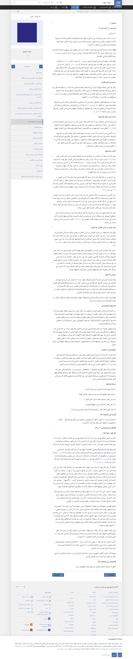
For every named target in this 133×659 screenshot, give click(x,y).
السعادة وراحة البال (114, 609)
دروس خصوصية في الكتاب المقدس (110, 603)
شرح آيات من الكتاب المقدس (111, 600)
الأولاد (116, 619)
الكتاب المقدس (92, 597)
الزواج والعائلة (115, 613)
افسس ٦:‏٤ (60, 452)
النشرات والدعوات (92, 606)
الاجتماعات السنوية (69, 622)
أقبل (120, 655)
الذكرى (71, 618)
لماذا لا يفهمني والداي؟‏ (35, 89)
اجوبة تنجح (39, 72)
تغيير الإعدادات (105, 655)
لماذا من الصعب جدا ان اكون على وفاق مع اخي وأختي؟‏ (28, 115)
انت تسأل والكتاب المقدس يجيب (110, 597)
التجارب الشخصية (69, 628)
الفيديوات (93, 632)
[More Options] (14, 11)
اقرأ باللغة (37, 16)
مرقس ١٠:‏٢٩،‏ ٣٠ (74, 64)
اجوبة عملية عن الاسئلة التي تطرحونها (31, 176)
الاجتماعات (70, 615)
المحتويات (27, 66)
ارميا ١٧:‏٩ (78, 219)
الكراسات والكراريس (91, 603)
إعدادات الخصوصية (62, 649)
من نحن (71, 598)
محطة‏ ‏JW (93, 628)
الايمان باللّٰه (115, 622)
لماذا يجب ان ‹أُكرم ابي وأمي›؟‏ (32, 83)
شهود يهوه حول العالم (68, 631)
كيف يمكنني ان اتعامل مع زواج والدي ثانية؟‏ (29, 108)
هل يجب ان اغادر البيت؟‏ (35, 121)
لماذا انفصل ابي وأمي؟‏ (35, 102)
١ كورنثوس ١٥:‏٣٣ (108, 190)
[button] (89, 7)
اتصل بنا (71, 609)
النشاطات (71, 625)
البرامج (94, 619)
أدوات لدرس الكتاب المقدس (112, 606)
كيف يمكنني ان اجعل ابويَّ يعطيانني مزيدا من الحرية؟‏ (28, 96)
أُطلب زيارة (70, 606)
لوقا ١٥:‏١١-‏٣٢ (112, 159)
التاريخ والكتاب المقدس (112, 628)
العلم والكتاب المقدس (113, 625)
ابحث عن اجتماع (27, 597)
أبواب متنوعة (93, 609)
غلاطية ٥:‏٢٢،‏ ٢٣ (110, 364)
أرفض (114, 655)
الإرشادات (93, 625)
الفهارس (94, 622)
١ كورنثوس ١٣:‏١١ (91, 105)
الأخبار (71, 592)
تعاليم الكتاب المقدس (113, 592)
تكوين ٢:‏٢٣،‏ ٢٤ (67, 61)
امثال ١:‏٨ (96, 111)
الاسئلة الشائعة (70, 603)
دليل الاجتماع (93, 616)
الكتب (113, 11)
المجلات (94, 613)
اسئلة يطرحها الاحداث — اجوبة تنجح (100, 11)
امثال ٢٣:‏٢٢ (111, 128)
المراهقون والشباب (114, 616)
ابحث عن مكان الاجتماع (44, 601)
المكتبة (119, 11)
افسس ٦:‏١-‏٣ (97, 462)
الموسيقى (93, 635)
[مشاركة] (18, 11)
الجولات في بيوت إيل (68, 612)
